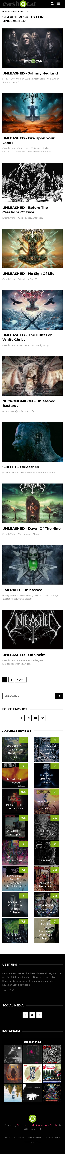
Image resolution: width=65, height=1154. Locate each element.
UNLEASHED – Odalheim (23, 655)
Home (5, 11)
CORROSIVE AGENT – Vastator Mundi (46, 909)
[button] (13, 1054)
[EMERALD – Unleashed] (32, 565)
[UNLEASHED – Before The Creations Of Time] (32, 182)
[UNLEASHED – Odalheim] (32, 629)
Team (8, 1137)
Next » (21, 680)
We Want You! (32, 1142)
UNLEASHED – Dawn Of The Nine (31, 528)
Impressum (34, 1137)
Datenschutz (52, 1137)
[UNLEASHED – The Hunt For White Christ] (32, 310)
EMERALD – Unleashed (22, 590)
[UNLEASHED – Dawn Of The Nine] (32, 503)
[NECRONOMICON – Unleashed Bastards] (32, 376)
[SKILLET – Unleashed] (32, 442)
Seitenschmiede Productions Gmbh (37, 1125)
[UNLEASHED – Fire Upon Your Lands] (32, 113)
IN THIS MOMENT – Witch (46, 779)
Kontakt (19, 1137)
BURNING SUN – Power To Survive (46, 805)
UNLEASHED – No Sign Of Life (28, 274)
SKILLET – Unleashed (20, 467)
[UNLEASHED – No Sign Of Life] (32, 248)
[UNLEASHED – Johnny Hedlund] (32, 48)
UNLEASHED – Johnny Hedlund (30, 73)
